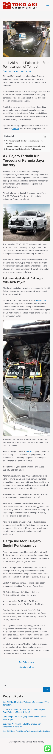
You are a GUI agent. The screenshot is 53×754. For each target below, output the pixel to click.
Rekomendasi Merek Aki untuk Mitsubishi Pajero (27, 146)
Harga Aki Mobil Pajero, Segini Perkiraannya (23, 149)
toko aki (15, 128)
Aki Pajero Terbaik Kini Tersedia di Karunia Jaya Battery (24, 142)
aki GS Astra (40, 300)
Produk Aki (13, 71)
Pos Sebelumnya (26, 662)
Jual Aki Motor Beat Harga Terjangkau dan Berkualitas (26, 731)
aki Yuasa (30, 451)
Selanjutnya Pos (26, 667)
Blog (6, 71)
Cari (4, 685)
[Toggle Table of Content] (44, 137)
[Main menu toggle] (47, 5)
